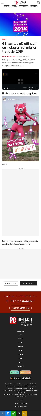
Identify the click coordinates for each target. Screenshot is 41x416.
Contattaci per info (20, 308)
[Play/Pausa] (4, 88)
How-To (6, 6)
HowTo (20, 358)
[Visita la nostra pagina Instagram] (22, 325)
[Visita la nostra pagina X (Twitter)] (28, 325)
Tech (20, 362)
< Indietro (11, 283)
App (20, 350)
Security (20, 354)
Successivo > (28, 283)
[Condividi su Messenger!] (8, 413)
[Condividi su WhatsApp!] (13, 413)
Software (20, 346)
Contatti (20, 400)
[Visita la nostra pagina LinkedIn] (25, 325)
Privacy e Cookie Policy (21, 403)
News (14, 6)
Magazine (20, 366)
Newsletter (23, 6)
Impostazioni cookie (21, 406)
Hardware (20, 338)
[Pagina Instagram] (38, 2)
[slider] (12, 88)
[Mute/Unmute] (7, 88)
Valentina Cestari (9, 56)
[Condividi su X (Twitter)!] (19, 413)
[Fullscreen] (36, 88)
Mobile (21, 342)
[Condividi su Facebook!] (2, 413)
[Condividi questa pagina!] (24, 413)
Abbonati (34, 6)
